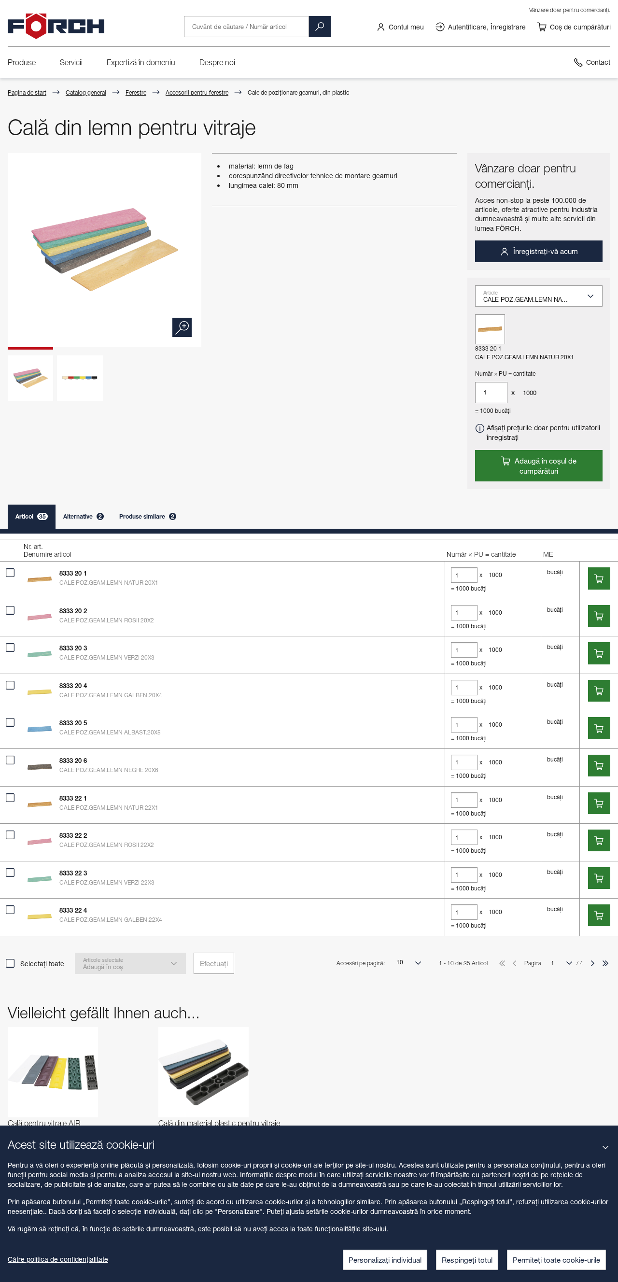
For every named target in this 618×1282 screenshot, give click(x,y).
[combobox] (542, 299)
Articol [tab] (30, 516)
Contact (598, 62)
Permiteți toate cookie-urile (556, 1259)
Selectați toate (42, 963)
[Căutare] (320, 26)
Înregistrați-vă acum (544, 251)
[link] (400, 26)
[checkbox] (10, 572)
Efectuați (214, 963)
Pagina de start (27, 92)
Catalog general (86, 92)
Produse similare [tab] (146, 516)
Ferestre (136, 92)
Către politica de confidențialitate (58, 1259)
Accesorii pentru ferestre (197, 92)
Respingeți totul (467, 1259)
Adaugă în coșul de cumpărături (544, 465)
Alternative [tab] (82, 516)
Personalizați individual (385, 1259)
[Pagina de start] (56, 27)
